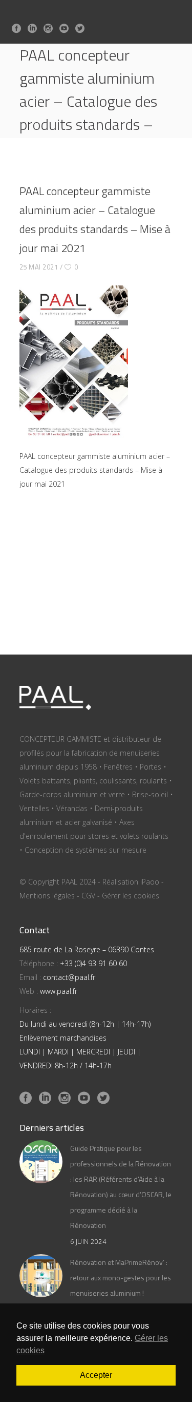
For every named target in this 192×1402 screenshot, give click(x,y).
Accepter (96, 1375)
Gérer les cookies (130, 895)
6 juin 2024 (88, 1241)
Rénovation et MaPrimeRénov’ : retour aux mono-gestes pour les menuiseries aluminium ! (120, 1277)
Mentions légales (47, 895)
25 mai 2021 (38, 267)
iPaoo (149, 882)
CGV (88, 895)
